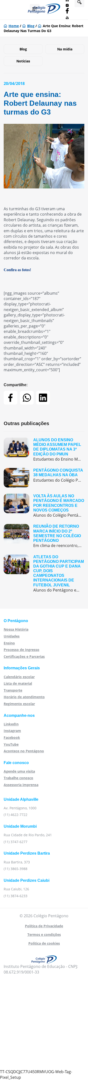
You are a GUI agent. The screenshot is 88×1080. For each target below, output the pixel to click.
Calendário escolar (19, 676)
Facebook (12, 737)
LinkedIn (11, 724)
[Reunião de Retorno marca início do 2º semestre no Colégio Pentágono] (44, 536)
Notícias (23, 61)
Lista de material (18, 683)
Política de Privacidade (44, 926)
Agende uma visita (19, 771)
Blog (30, 25)
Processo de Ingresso (21, 649)
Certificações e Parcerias (24, 656)
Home (14, 25)
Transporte (13, 690)
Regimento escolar (19, 703)
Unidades (12, 636)
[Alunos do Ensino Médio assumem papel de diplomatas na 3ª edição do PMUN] (44, 450)
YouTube (11, 744)
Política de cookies (44, 943)
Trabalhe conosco (18, 778)
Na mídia (64, 49)
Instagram (12, 730)
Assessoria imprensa (21, 784)
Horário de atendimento (24, 697)
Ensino (9, 643)
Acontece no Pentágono (24, 751)
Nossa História (16, 629)
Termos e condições (44, 934)
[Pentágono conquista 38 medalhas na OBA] (44, 478)
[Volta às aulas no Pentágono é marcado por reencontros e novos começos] (44, 506)
